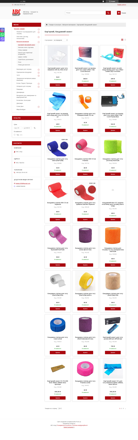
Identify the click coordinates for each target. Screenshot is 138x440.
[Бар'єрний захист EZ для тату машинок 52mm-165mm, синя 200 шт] (113, 368)
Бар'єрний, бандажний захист (26, 45)
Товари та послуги (55, 25)
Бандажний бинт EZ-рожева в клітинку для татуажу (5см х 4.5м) (113, 204)
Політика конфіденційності (80, 425)
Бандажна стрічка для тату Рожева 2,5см (85, 381)
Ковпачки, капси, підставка (26, 47)
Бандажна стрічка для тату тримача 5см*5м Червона (85, 203)
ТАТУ (18, 75)
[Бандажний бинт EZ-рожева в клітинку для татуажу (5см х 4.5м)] (113, 190)
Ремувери (20, 89)
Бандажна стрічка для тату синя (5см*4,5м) (58, 159)
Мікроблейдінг (21, 109)
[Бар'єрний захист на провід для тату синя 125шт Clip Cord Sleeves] (85, 55)
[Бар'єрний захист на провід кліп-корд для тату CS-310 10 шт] (58, 101)
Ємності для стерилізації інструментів (25, 53)
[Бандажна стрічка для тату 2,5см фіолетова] (85, 235)
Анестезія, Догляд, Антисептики (22, 37)
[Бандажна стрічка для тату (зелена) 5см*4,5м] (113, 146)
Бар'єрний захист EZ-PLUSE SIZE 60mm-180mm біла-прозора (57, 382)
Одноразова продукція (24, 72)
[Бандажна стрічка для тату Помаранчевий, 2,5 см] (85, 101)
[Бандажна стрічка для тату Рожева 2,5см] (85, 368)
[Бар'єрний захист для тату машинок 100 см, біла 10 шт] (58, 55)
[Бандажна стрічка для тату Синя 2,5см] (58, 324)
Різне (19, 62)
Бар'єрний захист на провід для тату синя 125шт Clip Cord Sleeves (85, 69)
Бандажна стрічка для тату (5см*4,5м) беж (113, 294)
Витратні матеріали (69, 25)
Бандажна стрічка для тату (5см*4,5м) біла (58, 294)
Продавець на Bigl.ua (69, 423)
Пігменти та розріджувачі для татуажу (26, 32)
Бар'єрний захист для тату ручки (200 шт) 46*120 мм (113, 338)
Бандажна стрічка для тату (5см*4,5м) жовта (85, 294)
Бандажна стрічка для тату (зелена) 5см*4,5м (113, 159)
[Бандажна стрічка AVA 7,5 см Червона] (58, 190)
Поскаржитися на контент (64, 425)
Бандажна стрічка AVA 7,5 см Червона (57, 203)
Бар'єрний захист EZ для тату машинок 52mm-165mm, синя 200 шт (113, 382)
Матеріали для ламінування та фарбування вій (26, 96)
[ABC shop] (16, 16)
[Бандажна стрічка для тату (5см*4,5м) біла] (58, 281)
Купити (58, 85)
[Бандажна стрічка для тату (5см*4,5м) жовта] (85, 281)
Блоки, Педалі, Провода (24, 83)
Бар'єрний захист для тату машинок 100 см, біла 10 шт (58, 69)
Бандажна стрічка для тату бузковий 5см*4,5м (58, 249)
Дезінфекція (20, 92)
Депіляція (20, 103)
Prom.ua (78, 421)
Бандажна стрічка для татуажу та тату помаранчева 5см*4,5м (113, 249)
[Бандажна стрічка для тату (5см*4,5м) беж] (113, 281)
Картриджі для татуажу (24, 69)
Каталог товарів (19, 29)
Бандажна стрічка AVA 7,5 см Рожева (85, 159)
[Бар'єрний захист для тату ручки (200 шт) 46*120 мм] (113, 324)
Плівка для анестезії (24, 65)
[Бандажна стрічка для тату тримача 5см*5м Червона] (85, 190)
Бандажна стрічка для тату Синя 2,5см (58, 338)
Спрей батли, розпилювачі (25, 59)
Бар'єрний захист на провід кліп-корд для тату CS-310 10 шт (58, 115)
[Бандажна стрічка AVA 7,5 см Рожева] (85, 146)
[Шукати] (108, 13)
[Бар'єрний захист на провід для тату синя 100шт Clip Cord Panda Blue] (113, 101)
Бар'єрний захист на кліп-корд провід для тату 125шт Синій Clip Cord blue (112, 69)
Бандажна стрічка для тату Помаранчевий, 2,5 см (85, 114)
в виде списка (125, 40)
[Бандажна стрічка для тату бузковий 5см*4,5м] (58, 235)
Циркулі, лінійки (22, 57)
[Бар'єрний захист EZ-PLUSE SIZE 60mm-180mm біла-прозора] (58, 368)
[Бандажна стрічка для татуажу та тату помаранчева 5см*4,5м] (113, 235)
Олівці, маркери (22, 50)
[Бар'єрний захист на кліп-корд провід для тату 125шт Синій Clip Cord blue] (113, 55)
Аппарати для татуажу (24, 86)
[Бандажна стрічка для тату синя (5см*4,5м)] (58, 146)
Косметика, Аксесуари (24, 100)
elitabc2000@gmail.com (23, 183)
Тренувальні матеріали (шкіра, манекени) (26, 79)
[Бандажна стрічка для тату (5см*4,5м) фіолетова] (85, 324)
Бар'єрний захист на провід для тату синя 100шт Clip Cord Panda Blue (113, 115)
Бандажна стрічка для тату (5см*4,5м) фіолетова (85, 338)
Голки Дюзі (20, 106)
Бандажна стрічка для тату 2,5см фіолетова (85, 249)
